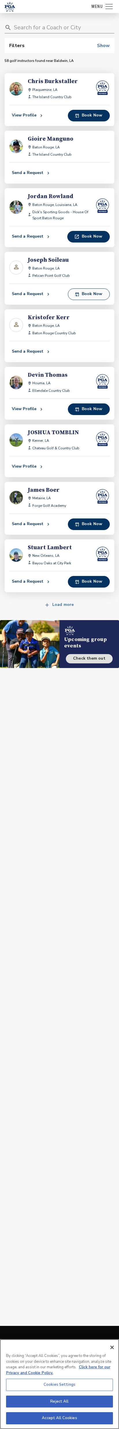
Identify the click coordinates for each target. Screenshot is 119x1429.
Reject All (59, 1401)
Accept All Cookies (59, 1418)
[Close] (112, 1347)
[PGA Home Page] (10, 6)
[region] (59, 1384)
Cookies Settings (59, 1384)
